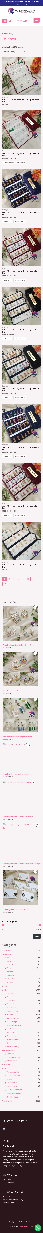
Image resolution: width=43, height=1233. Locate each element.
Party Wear (11, 1032)
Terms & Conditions (10, 1203)
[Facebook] (8, 1141)
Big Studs (10, 997)
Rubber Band (12, 1061)
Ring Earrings (12, 1036)
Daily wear (11, 1000)
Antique (10, 993)
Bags (9, 961)
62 (28, 579)
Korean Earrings (13, 1018)
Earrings (5, 990)
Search (37, 20)
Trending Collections (10, 1101)
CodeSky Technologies (25, 1226)
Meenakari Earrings (14, 1025)
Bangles (10, 968)
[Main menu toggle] (4, 21)
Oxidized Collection (14, 1090)
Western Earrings (13, 1047)
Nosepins (10, 975)
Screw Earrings (12, 1039)
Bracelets (10, 971)
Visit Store (7, 1180)
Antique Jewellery (14, 1072)
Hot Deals (6, 1065)
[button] (38, 1227)
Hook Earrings (12, 1007)
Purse (11, 964)
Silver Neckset (12, 1097)
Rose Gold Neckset (14, 1093)
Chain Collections (14, 1076)
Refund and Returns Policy (13, 1200)
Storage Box (11, 982)
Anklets (9, 958)
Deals (4, 986)
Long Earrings (12, 1022)
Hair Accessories (8, 1050)
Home (4, 34)
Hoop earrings (12, 1011)
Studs (9, 1043)
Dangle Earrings (13, 1004)
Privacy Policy (8, 1197)
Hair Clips (10, 1054)
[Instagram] (4, 1141)
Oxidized (10, 1029)
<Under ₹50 (6, 950)
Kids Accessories (13, 1057)
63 (33, 579)
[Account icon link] (10, 21)
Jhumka (10, 1015)
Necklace (5, 1069)
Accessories (7, 954)
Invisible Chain (12, 1086)
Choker (9, 1079)
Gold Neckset (12, 1083)
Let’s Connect (8, 1183)
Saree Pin (10, 978)
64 (5, 584)
